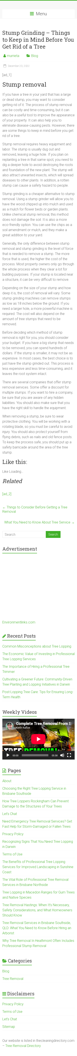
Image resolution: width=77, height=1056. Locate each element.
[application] (38, 739)
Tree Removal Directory (23, 1046)
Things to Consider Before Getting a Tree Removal (34, 509)
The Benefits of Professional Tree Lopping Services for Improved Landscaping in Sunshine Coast (37, 867)
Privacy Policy (13, 834)
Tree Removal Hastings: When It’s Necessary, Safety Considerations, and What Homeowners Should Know (37, 910)
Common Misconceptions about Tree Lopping (36, 646)
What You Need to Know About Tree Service (39, 522)
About (6, 781)
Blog (34, 56)
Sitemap (8, 1027)
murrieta (13, 56)
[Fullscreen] (69, 755)
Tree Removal (12, 979)
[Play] (8, 755)
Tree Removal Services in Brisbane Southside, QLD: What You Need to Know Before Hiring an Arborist (36, 928)
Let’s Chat (9, 814)
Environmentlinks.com (18, 622)
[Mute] (62, 755)
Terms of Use (12, 854)
